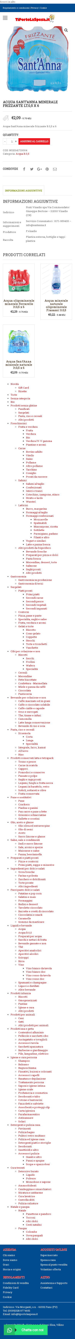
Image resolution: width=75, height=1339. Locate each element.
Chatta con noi (32, 1330)
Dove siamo (10, 1260)
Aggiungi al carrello (34, 141)
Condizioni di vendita (16, 1283)
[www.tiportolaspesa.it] (35, 18)
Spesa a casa (48, 1260)
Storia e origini (12, 1269)
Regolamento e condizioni (16, 7)
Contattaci (46, 1287)
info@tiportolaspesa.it (24, 1314)
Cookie (43, 7)
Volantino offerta (50, 1269)
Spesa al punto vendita (53, 1264)
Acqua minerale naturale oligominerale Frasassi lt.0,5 (56, 305)
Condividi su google (39, 169)
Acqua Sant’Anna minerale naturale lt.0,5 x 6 (18, 364)
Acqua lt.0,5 (22, 153)
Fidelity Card (10, 1287)
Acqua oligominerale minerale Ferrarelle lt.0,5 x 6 (18, 304)
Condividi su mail (55, 169)
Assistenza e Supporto (54, 1283)
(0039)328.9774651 (19, 1310)
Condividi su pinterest (47, 169)
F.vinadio (31, 231)
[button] (66, 30)
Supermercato (49, 1255)
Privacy (34, 7)
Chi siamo (9, 1255)
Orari (6, 1264)
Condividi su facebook (24, 169)
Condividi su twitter (32, 169)
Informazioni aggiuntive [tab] (23, 190)
